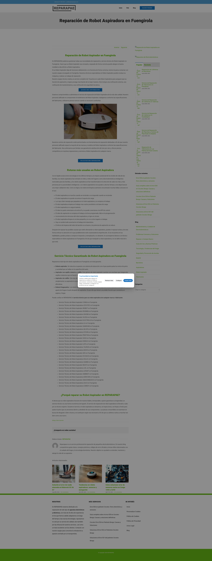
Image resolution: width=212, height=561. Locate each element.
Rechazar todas (109, 280)
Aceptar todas (128, 280)
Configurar (119, 280)
